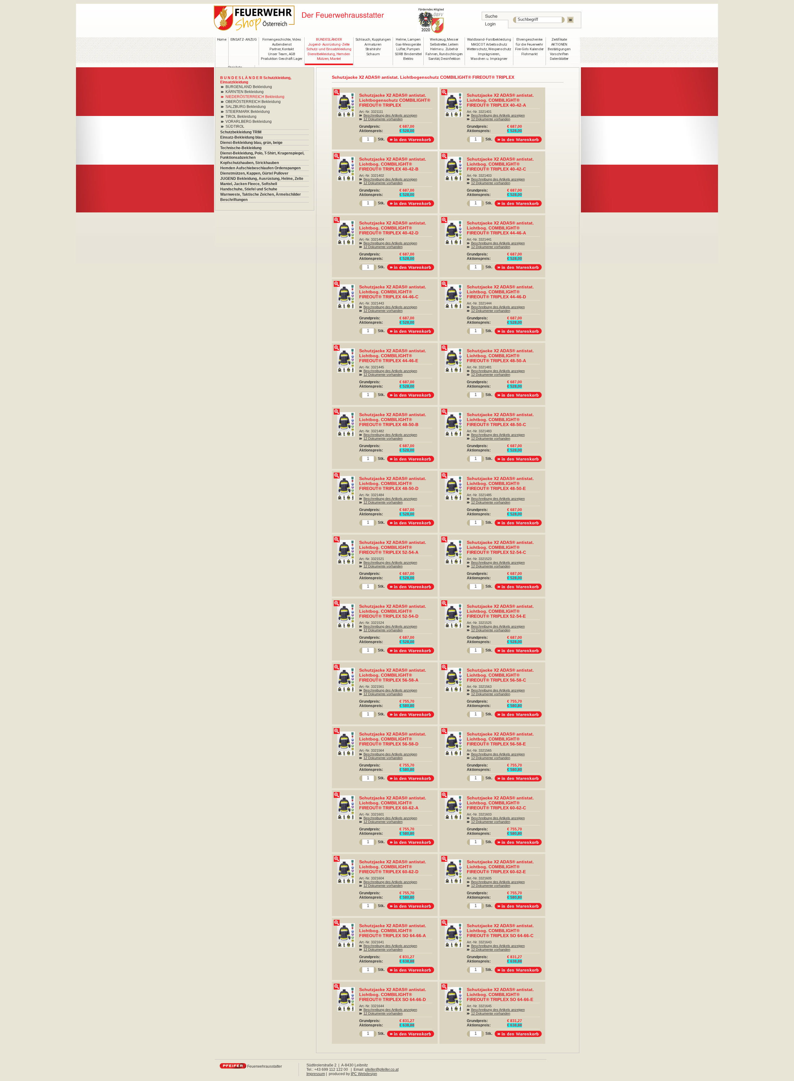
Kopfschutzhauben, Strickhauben (249, 163)
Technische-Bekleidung (240, 148)
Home (221, 40)
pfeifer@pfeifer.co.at (382, 1069)
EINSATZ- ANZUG (243, 40)
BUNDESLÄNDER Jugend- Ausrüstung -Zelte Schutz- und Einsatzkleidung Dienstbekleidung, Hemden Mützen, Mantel (328, 49)
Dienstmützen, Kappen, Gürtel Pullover (254, 173)
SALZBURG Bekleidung (245, 107)
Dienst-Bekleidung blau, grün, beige (251, 142)
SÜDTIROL (234, 126)
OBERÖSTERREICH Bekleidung (253, 102)
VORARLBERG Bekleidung (248, 121)
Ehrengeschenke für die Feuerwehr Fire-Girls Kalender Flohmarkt (529, 47)
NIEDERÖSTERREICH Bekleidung (254, 97)
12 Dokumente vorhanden (383, 119)
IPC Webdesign (364, 1074)
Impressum (315, 1074)
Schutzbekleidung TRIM (240, 132)
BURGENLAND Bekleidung (248, 87)
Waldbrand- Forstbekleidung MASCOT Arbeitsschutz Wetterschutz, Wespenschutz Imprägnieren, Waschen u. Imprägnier (489, 49)
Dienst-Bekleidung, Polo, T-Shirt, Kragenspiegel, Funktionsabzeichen (262, 155)
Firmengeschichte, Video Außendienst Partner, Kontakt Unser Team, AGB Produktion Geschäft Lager (281, 49)
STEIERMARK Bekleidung (247, 111)
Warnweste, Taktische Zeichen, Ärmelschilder (260, 194)
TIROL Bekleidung (240, 116)
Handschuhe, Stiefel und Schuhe (248, 189)
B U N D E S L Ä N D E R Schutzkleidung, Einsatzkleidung (255, 80)
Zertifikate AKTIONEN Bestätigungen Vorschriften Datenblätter (559, 49)
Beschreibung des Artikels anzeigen (390, 115)
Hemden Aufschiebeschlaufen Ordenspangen (260, 168)
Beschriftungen (234, 200)
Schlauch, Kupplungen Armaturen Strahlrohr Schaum (373, 47)
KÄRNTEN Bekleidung (244, 92)
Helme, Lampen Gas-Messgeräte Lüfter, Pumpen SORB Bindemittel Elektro (408, 49)
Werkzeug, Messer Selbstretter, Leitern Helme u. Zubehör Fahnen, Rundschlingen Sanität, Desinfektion (444, 49)
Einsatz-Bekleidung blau (241, 137)
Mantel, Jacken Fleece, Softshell (248, 184)
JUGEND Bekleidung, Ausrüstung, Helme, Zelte (261, 178)
